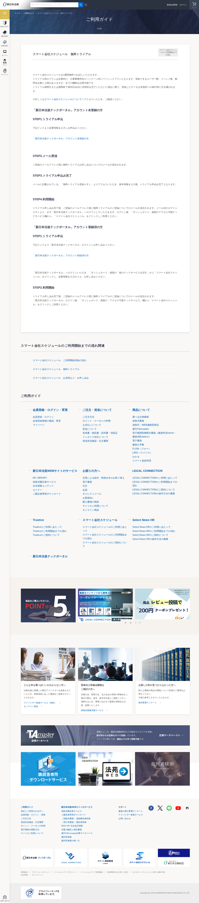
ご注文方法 (26, 818)
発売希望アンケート (147, 702)
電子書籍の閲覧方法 (30, 829)
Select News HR (143, 520)
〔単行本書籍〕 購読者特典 (73, 822)
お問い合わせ (124, 818)
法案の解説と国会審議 (71, 829)
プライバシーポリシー (40, 872)
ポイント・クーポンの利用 (33, 826)
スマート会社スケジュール (100, 520)
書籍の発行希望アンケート (130, 811)
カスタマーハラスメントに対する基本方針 (148, 872)
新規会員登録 (172, 5)
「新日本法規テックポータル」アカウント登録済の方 (61, 255)
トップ (17, 13)
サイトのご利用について (32, 833)
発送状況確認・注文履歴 (32, 822)
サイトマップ (37, 875)
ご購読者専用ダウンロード (73, 815)
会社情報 (24, 875)
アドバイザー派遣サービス (130, 815)
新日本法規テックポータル (50, 556)
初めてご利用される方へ (32, 811)
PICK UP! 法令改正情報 (72, 826)
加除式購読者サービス (71, 811)
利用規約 (24, 872)
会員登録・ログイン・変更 (50, 409)
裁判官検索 (66, 837)
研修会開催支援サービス (92, 710)
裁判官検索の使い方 (70, 840)
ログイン (183, 5)
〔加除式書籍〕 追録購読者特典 (75, 818)
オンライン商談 (31, 706)
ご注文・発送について (97, 409)
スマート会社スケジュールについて (63, 99)
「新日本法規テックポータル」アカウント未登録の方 (61, 138)
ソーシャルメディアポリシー (64, 872)
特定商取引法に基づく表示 (117, 872)
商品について (141, 409)
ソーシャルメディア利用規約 (91, 872)
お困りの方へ (91, 470)
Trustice (38, 520)
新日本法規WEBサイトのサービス (55, 470)
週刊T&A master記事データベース (77, 833)
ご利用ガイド (27, 807)
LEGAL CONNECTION (147, 470)
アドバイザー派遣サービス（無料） (40, 703)
